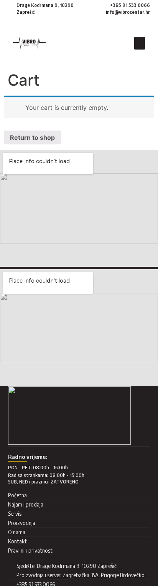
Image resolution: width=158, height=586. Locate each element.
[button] (139, 43)
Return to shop (32, 137)
